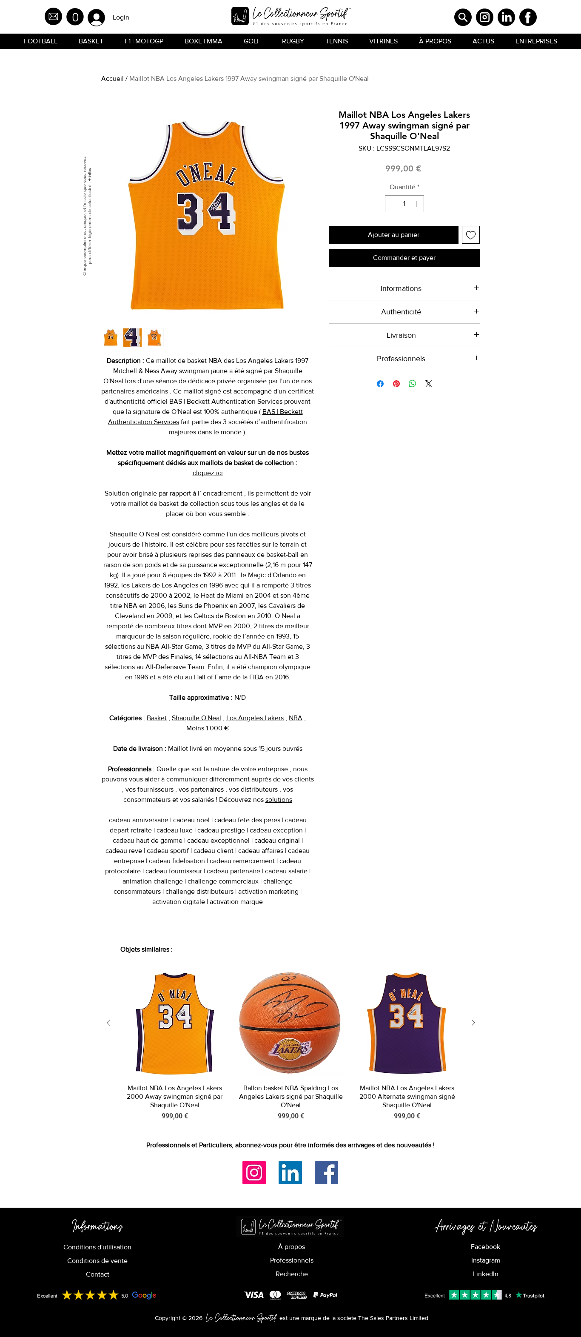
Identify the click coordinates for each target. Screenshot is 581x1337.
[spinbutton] (404, 204)
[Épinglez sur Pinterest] (396, 384)
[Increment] (417, 204)
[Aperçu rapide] (174, 1023)
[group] (290, 1045)
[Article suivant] (473, 1023)
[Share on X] (429, 384)
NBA (295, 717)
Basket (157, 717)
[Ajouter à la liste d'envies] (471, 235)
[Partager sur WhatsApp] (412, 384)
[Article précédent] (108, 1023)
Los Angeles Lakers (255, 717)
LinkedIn (485, 1273)
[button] (75, 17)
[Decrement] (392, 204)
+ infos (89, 174)
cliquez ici (208, 472)
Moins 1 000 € (207, 728)
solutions (278, 799)
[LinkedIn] (290, 1172)
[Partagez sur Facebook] (380, 384)
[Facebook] (326, 1172)
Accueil (112, 78)
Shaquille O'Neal (196, 717)
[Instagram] (254, 1172)
